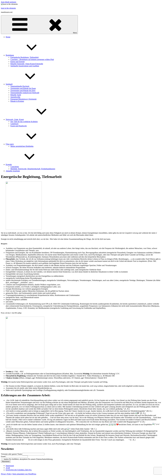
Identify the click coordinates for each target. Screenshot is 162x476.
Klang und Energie (17, 62)
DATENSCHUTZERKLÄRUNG (19, 470)
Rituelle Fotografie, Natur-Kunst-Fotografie (26, 64)
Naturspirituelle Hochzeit (19, 86)
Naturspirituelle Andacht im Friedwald (24, 93)
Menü (75, 33)
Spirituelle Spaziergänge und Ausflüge (24, 66)
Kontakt (9, 164)
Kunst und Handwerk (18, 126)
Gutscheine (14, 167)
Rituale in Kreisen (17, 101)
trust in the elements (8, 8)
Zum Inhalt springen (8, 2)
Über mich (10, 144)
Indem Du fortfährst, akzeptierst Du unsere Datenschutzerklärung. (28, 459)
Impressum (10, 466)
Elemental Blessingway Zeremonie (23, 99)
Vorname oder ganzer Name (11, 454)
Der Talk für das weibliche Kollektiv (24, 122)
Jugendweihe (15, 97)
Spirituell (9, 84)
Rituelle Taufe (15, 95)
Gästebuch (14, 124)
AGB (8, 468)
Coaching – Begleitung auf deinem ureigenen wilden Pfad (32, 59)
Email (3, 456)
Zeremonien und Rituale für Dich (22, 91)
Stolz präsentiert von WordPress (24, 474)
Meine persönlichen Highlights (21, 146)
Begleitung (10, 55)
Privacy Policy (6, 474)
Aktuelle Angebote (13, 171)
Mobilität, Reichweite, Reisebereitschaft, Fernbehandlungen (32, 169)
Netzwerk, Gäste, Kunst (15, 119)
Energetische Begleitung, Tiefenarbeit (24, 57)
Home (8, 37)
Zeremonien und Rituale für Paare (23, 88)
